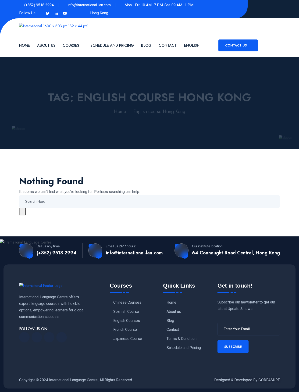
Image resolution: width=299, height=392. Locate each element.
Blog (146, 45)
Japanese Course (127, 339)
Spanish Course (126, 312)
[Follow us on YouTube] (65, 13)
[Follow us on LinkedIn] (56, 13)
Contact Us (236, 45)
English (191, 45)
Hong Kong (99, 13)
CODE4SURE (269, 380)
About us (174, 312)
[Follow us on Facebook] (40, 13)
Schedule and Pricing (112, 45)
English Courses (126, 321)
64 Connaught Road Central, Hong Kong (236, 253)
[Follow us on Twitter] (48, 13)
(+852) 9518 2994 (39, 5)
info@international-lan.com (89, 5)
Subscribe (233, 346)
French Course (125, 330)
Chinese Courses (127, 302)
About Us (46, 45)
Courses (71, 45)
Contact (168, 45)
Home (24, 45)
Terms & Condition (181, 339)
